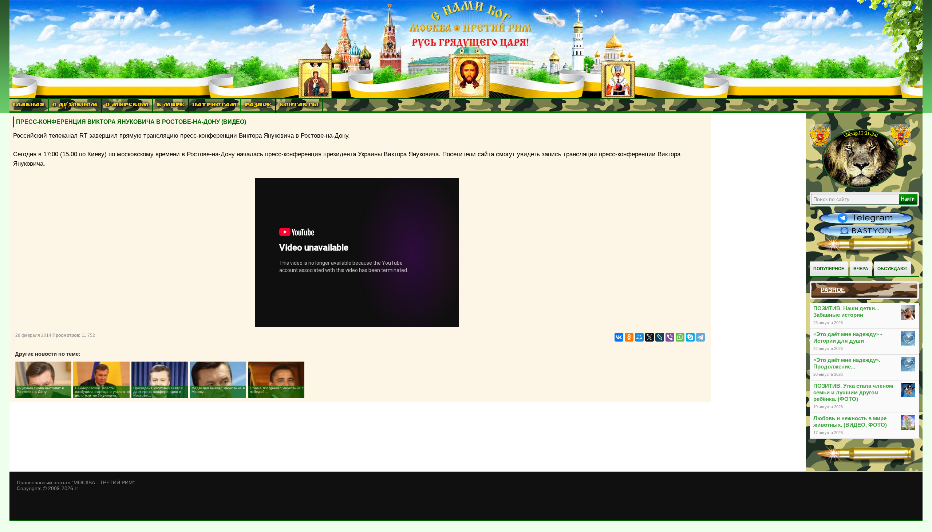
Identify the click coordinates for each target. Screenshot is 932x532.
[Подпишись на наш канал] (866, 222)
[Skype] (690, 337)
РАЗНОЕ (258, 105)
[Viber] (670, 337)
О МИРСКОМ (127, 105)
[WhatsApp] (680, 337)
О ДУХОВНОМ (74, 105)
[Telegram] (700, 337)
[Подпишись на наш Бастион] (866, 235)
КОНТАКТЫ (299, 105)
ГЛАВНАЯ (28, 105)
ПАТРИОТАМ (214, 105)
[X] (649, 337)
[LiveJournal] (659, 337)
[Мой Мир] (639, 337)
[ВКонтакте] (619, 337)
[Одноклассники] (629, 337)
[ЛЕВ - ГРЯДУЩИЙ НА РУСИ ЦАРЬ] (861, 186)
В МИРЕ (170, 105)
